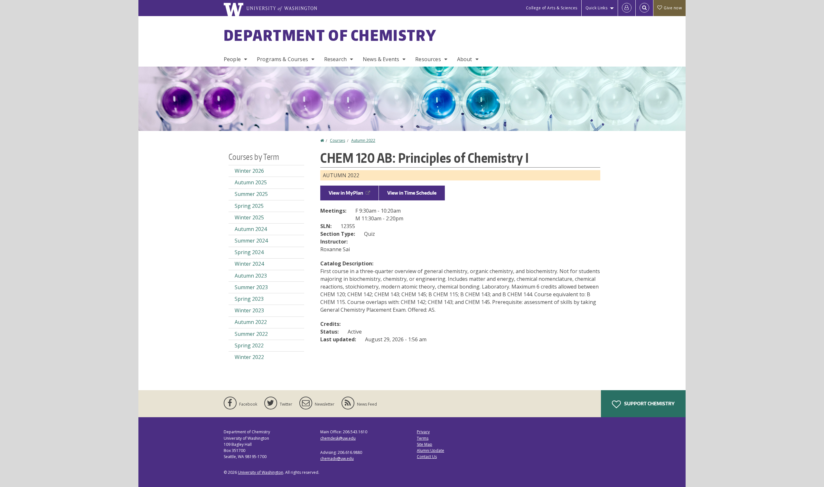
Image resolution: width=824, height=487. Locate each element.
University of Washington (260, 472)
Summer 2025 (251, 194)
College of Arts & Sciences (551, 8)
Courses (337, 140)
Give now (673, 8)
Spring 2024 (249, 252)
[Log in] (626, 8)
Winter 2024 (249, 263)
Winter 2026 (249, 170)
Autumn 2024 (251, 229)
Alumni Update (430, 450)
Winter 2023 (249, 310)
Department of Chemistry (330, 35)
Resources (428, 59)
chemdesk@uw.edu (338, 438)
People (232, 59)
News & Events (381, 59)
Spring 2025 (249, 205)
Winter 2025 (249, 217)
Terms (422, 438)
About (464, 59)
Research (335, 59)
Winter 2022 (249, 357)
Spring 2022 (249, 345)
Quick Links (596, 8)
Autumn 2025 (251, 182)
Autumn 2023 (251, 275)
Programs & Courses (282, 59)
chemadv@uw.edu (337, 458)
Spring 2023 (249, 298)
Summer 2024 (251, 240)
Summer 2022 (251, 333)
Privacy (423, 432)
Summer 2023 (251, 287)
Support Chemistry (649, 403)
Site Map (424, 444)
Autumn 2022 (363, 140)
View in (346, 193)
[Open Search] (644, 8)
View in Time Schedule (411, 193)
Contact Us (427, 456)
